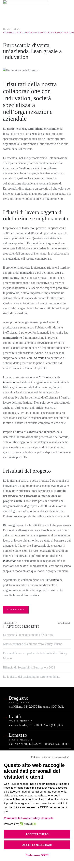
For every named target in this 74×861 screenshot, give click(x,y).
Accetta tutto (37, 834)
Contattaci (15, 609)
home (6, 29)
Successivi (64, 623)
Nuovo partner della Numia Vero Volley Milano (32, 644)
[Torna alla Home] (26, 10)
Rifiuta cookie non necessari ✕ (50, 757)
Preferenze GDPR (37, 855)
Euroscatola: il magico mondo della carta (28, 634)
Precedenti (10, 623)
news (16, 29)
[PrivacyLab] (27, 824)
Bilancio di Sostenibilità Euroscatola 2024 (29, 667)
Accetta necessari (37, 845)
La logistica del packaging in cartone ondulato (31, 676)
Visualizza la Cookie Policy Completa (28, 818)
